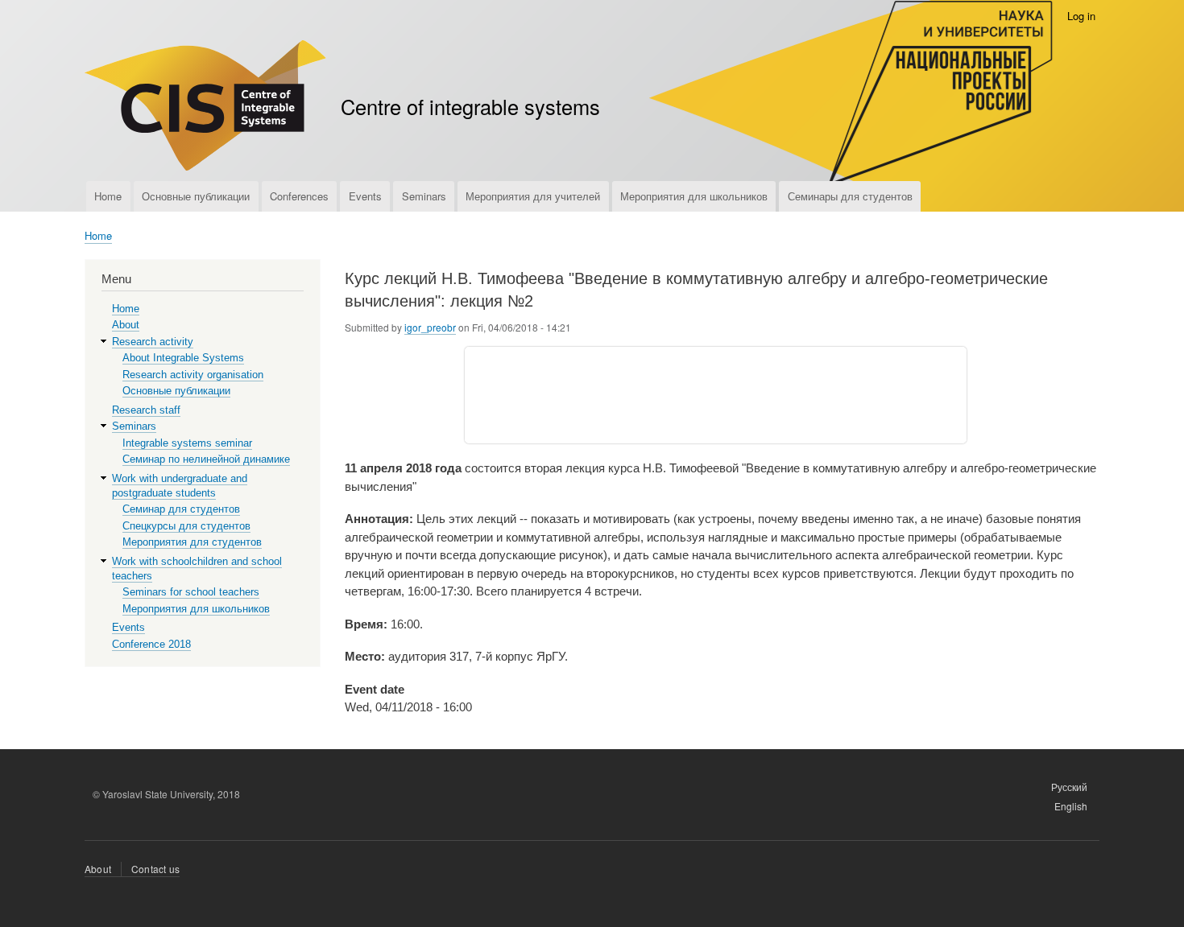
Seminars (424, 196)
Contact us (155, 869)
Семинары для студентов (850, 196)
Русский (1069, 786)
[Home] (205, 107)
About (125, 325)
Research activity (152, 342)
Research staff (146, 410)
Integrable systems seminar (187, 443)
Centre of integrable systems (470, 106)
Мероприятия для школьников (694, 196)
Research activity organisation (192, 375)
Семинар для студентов (181, 509)
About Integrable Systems (183, 358)
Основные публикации (196, 196)
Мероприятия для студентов (192, 542)
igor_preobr (430, 327)
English (1070, 806)
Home (108, 196)
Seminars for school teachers (190, 592)
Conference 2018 (151, 644)
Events (365, 196)
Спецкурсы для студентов (186, 526)
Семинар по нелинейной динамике (206, 459)
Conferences (299, 196)
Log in (1081, 15)
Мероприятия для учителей (533, 196)
